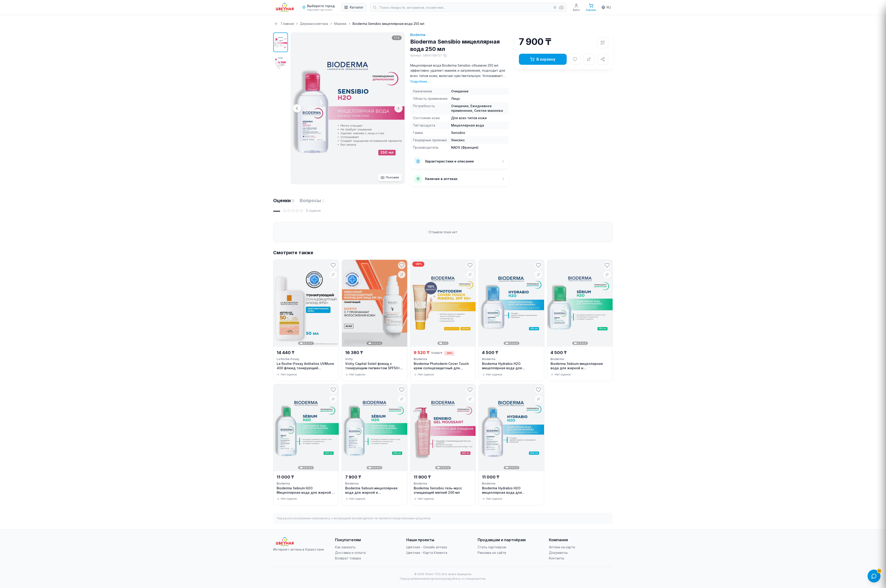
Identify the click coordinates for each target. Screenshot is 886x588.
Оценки (283, 200)
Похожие (392, 177)
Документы (558, 553)
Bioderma (417, 35)
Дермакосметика (314, 24)
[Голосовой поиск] (555, 7)
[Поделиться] (602, 59)
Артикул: (426, 55)
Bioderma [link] (420, 359)
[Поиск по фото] (561, 7)
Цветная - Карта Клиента (426, 553)
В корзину (545, 59)
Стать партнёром (492, 547)
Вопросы (312, 200)
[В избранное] (575, 59)
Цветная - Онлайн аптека (426, 547)
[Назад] (276, 24)
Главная (287, 24)
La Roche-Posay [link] (288, 359)
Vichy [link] (349, 359)
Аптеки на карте (562, 547)
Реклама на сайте (492, 553)
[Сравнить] (588, 59)
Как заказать (345, 547)
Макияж (340, 24)
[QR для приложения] (602, 42)
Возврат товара (348, 558)
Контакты (556, 558)
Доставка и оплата (350, 553)
